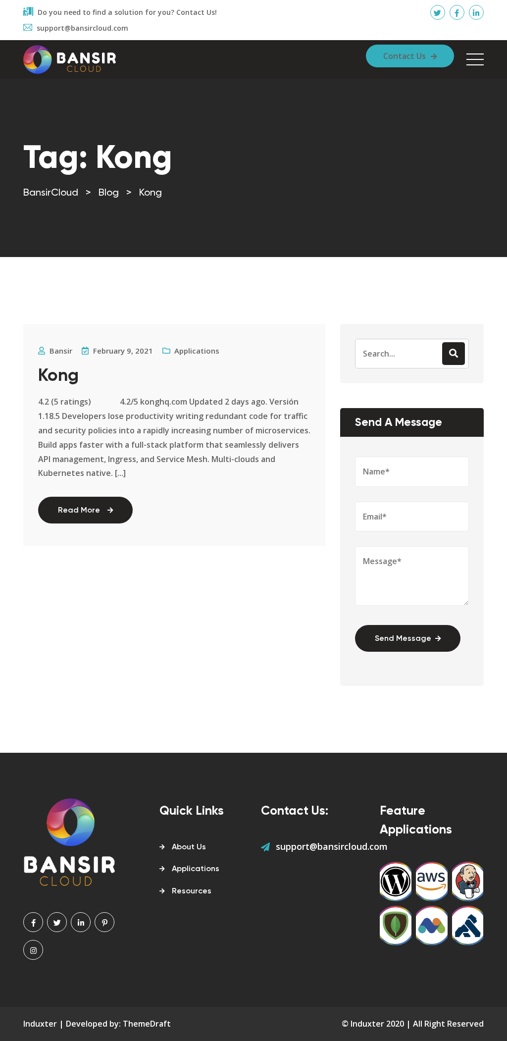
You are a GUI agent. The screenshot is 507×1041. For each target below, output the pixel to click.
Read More (79, 511)
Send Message (403, 639)
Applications (196, 351)
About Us (189, 847)
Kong (58, 376)
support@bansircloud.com (332, 846)
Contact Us (404, 56)
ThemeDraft (147, 1023)
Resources (191, 891)
